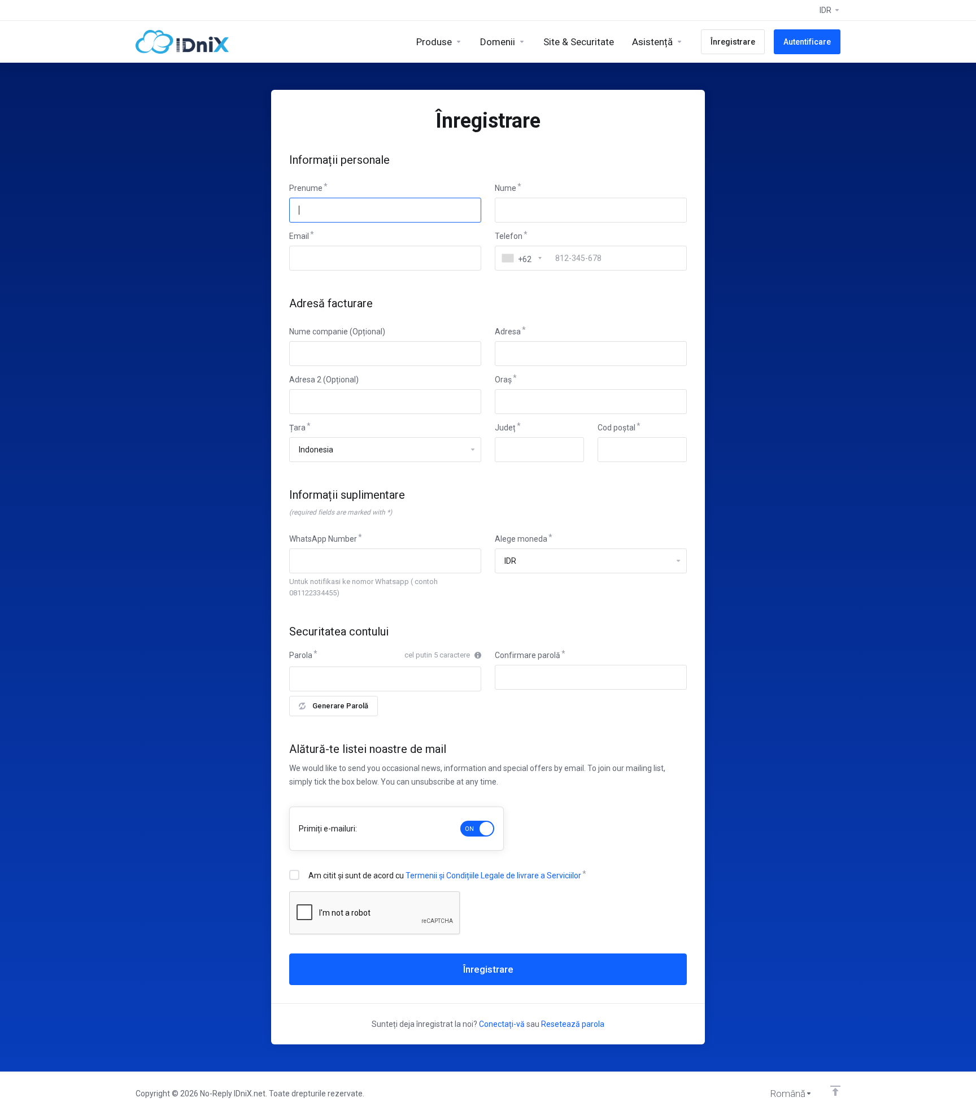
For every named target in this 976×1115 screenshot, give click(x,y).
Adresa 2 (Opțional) (324, 379)
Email (299, 236)
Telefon (508, 236)
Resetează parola (572, 1024)
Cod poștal (616, 427)
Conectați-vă (502, 1024)
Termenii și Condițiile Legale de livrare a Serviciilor (493, 875)
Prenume (306, 188)
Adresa (508, 331)
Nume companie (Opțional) (337, 331)
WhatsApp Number (323, 538)
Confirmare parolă (527, 655)
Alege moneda (521, 538)
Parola (300, 655)
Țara (297, 427)
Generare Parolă (340, 706)
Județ (505, 427)
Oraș (503, 379)
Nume (505, 188)
